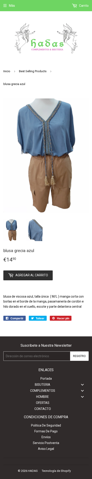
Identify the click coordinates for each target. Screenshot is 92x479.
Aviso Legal (46, 449)
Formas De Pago (46, 431)
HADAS (33, 470)
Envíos (46, 437)
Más (12, 5)
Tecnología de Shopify (56, 470)
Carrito (83, 5)
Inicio (6, 71)
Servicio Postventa (46, 443)
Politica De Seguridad (46, 425)
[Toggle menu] (82, 384)
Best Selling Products (32, 71)
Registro (79, 356)
